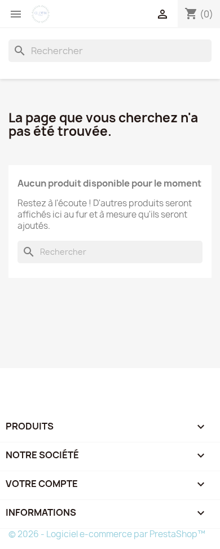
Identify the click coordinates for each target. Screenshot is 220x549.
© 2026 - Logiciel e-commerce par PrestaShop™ (106, 534)
